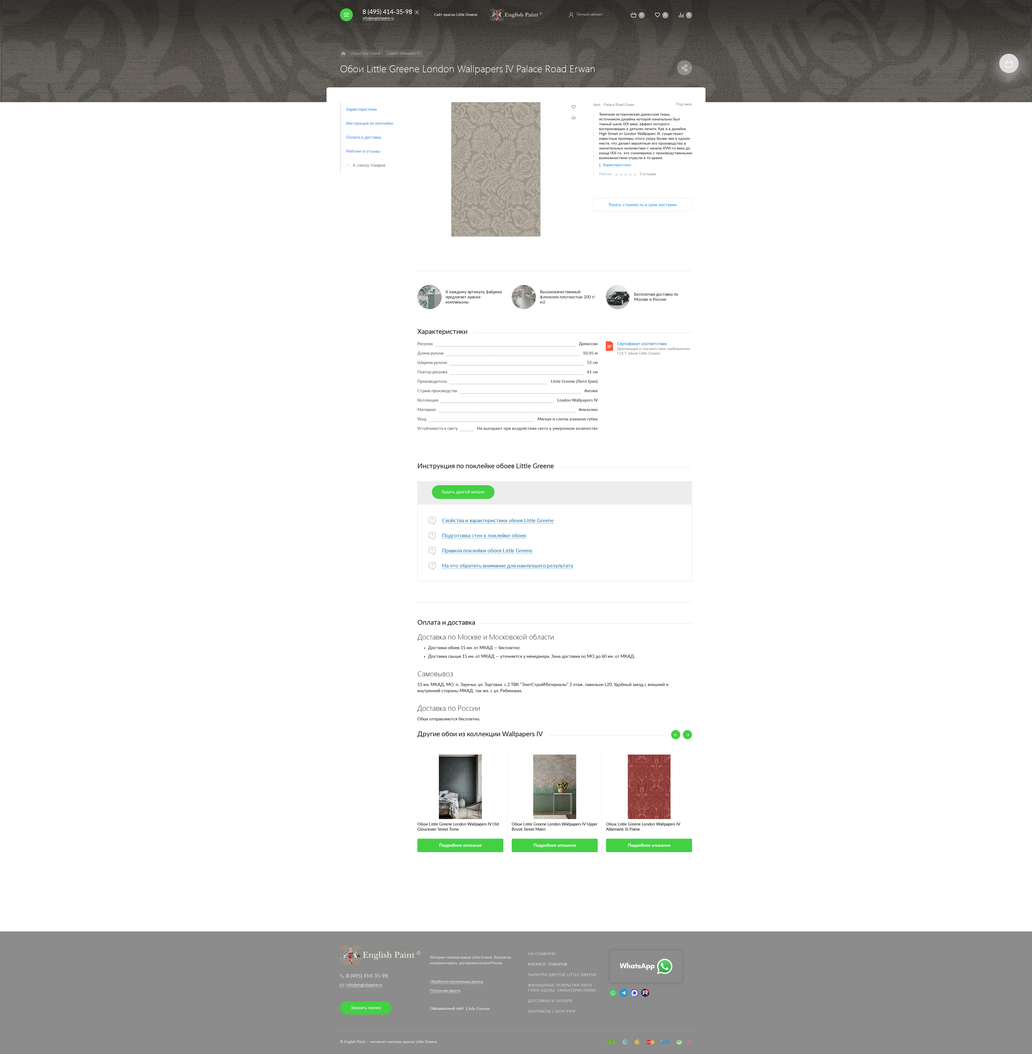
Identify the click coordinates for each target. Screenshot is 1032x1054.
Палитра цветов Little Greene (562, 975)
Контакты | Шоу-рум (551, 1011)
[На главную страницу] (516, 14)
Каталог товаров (547, 964)
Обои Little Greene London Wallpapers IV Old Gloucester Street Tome (458, 826)
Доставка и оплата (550, 1001)
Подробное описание (460, 845)
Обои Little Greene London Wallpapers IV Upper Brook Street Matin (554, 826)
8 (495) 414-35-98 (387, 12)
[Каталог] (343, 53)
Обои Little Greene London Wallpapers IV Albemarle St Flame (643, 826)
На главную (542, 954)
